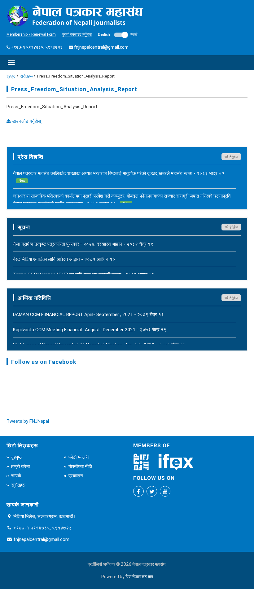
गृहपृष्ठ (11, 76)
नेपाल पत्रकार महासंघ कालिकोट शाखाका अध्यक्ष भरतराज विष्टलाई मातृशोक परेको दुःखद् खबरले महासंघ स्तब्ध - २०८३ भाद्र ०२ (118, 176)
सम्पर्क (16, 476)
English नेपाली (117, 34)
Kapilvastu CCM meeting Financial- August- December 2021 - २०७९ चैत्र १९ (89, 329)
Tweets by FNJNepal (28, 421)
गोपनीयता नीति (80, 466)
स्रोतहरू (26, 76)
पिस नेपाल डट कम (139, 576)
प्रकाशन (75, 476)
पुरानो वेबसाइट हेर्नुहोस (77, 34)
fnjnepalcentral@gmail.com (101, 47)
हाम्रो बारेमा (20, 466)
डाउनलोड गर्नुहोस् (26, 121)
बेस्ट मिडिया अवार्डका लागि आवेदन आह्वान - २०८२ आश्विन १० (64, 259)
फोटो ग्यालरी (78, 457)
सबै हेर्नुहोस (231, 156)
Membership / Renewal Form (31, 34)
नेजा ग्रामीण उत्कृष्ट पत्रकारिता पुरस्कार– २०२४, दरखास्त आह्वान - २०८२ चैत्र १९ (83, 244)
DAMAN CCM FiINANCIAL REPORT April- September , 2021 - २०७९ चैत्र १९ (88, 314)
